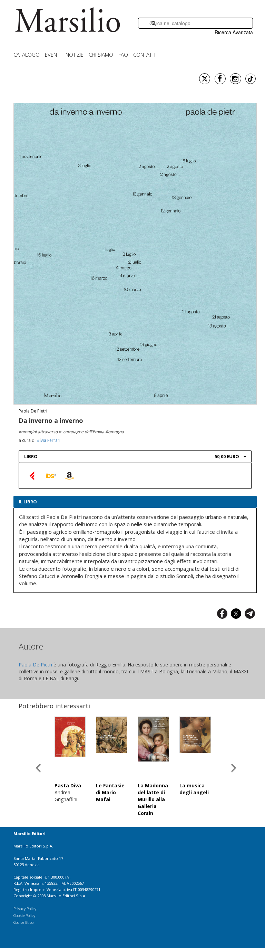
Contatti (144, 54)
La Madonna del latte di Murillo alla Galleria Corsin (153, 799)
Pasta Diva (68, 785)
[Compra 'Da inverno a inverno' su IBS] (51, 475)
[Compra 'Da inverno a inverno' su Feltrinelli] (32, 475)
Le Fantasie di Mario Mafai (110, 792)
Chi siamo (101, 54)
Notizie (75, 54)
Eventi (52, 54)
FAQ (123, 54)
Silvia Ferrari (48, 440)
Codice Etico (23, 922)
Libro (31, 456)
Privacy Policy (24, 908)
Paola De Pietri (33, 411)
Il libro (28, 502)
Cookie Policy (24, 915)
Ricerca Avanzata (234, 32)
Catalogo (26, 54)
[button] (38, 762)
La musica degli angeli (194, 789)
